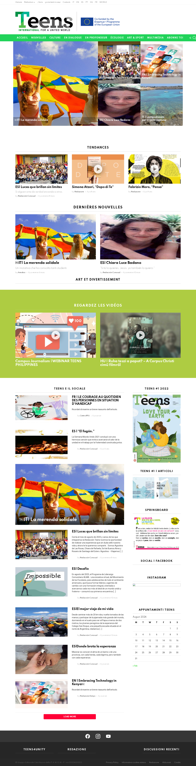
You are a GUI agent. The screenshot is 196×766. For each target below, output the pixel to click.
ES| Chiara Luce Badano (120, 263)
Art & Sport (135, 38)
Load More (70, 717)
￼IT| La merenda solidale (37, 263)
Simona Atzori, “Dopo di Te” (93, 187)
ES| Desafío (80, 568)
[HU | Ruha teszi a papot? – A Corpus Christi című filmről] (140, 335)
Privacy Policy (112, 762)
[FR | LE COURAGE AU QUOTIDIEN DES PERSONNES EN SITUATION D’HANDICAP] (41, 410)
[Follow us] (190, 38)
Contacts (66, 2)
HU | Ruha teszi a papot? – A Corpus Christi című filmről (137, 363)
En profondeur (96, 38)
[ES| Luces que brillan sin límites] (119, 62)
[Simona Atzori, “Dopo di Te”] (98, 169)
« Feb (135, 666)
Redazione (154, 762)
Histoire (18, 2)
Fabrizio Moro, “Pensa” (145, 187)
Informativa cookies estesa (134, 762)
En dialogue (73, 38)
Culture (55, 38)
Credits (177, 762)
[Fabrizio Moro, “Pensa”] (154, 169)
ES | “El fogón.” (83, 431)
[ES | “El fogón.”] (41, 444)
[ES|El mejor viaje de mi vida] (41, 622)
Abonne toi (175, 38)
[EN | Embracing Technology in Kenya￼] (161, 62)
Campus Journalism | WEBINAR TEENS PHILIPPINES (48, 363)
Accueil (22, 38)
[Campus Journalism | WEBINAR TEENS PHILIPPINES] (55, 335)
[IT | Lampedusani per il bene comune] (161, 105)
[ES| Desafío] (41, 581)
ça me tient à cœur (53, 2)
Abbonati (166, 762)
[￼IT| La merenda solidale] (55, 83)
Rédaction (28, 2)
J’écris (40, 2)
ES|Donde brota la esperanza (94, 646)
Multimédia (155, 38)
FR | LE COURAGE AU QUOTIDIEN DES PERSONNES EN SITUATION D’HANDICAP (96, 401)
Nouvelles (38, 38)
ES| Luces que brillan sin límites (38, 187)
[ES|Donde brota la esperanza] (41, 659)
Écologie (117, 38)
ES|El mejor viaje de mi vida (92, 609)
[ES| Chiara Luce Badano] (119, 105)
